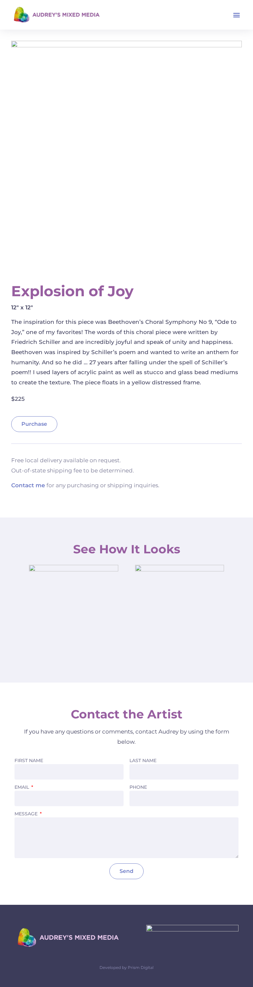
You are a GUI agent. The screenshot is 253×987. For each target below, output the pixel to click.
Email (22, 787)
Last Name (142, 760)
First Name (28, 760)
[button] (236, 15)
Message (26, 814)
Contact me (28, 485)
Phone (138, 787)
